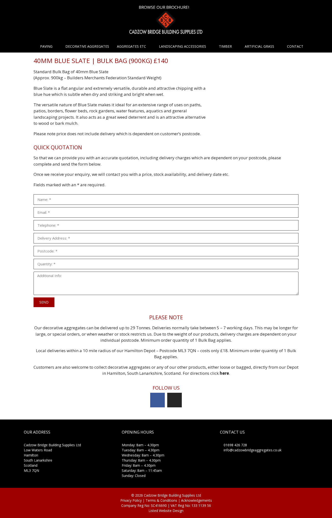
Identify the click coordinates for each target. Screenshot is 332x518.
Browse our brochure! (164, 7)
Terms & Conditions (162, 500)
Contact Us (232, 432)
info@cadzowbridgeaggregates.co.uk (252, 450)
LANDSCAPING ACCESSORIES (182, 46)
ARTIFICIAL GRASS (259, 46)
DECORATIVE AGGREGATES (87, 46)
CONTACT (295, 46)
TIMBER (225, 46)
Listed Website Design (166, 510)
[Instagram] (174, 400)
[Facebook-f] (157, 400)
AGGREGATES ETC (131, 46)
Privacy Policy (131, 500)
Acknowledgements (196, 500)
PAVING (46, 46)
